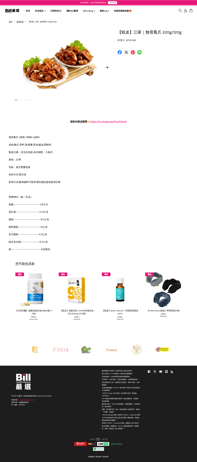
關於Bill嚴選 (72, 11)
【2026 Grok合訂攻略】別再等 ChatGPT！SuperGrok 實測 (121, 415)
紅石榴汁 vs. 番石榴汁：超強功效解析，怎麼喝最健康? (120, 379)
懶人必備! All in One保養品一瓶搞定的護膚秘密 (117, 374)
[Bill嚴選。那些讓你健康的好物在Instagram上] (155, 373)
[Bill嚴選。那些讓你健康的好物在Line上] (166, 373)
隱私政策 (98, 457)
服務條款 (91, 457)
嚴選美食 (20, 22)
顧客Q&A (104, 11)
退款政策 (106, 457)
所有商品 (39, 11)
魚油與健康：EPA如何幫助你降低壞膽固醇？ (116, 376)
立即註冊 (112, 3)
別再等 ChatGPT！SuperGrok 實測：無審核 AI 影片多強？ (120, 423)
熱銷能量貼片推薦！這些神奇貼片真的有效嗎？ (117, 371)
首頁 (28, 11)
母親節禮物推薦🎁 (123, 11)
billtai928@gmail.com (26, 400)
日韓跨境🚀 (56, 11)
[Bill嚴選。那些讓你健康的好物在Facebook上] (149, 373)
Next (107, 67)
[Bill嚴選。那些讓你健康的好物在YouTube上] (161, 373)
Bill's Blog (88, 11)
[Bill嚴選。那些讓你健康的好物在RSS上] (171, 372)
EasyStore (48, 396)
